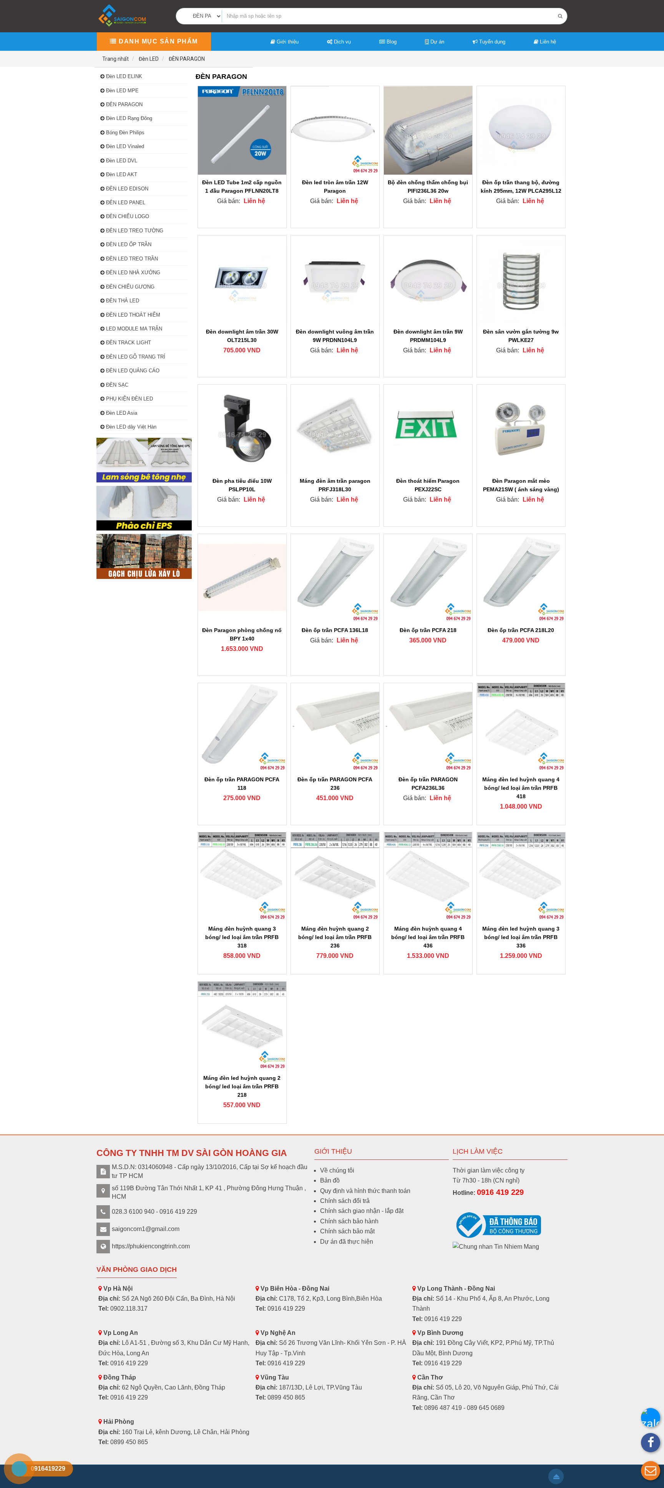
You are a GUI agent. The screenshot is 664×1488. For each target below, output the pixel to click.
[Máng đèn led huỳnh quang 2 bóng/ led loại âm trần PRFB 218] (242, 1026)
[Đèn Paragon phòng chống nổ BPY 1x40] (242, 578)
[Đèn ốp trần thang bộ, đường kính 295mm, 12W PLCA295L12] (521, 130)
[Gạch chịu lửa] (144, 556)
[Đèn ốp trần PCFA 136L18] (335, 578)
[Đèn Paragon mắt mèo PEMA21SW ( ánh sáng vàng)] (521, 429)
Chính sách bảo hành (349, 1221)
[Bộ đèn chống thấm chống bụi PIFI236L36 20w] (428, 130)
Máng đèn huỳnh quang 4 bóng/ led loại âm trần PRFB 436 (428, 937)
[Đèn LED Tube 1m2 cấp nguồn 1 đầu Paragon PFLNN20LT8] (242, 130)
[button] (650, 1470)
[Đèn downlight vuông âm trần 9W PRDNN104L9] (335, 279)
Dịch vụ (341, 42)
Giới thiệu (287, 42)
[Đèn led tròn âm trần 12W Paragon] (335, 130)
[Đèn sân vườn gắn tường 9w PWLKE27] (521, 279)
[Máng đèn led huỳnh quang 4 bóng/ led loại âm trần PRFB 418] (521, 727)
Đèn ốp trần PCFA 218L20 (521, 630)
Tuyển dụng (491, 42)
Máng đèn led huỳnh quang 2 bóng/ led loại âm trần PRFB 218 (242, 1086)
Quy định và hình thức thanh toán (365, 1191)
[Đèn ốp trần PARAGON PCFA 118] (242, 727)
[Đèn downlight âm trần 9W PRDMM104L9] (428, 279)
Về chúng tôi (337, 1170)
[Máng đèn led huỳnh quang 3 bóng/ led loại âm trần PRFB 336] (521, 876)
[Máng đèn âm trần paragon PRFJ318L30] (335, 429)
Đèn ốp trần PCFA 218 (428, 630)
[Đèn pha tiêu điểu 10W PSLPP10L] (242, 429)
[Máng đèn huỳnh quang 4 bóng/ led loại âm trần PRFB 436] (428, 876)
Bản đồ (330, 1180)
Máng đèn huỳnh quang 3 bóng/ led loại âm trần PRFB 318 (242, 937)
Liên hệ (547, 42)
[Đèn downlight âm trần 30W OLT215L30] (242, 279)
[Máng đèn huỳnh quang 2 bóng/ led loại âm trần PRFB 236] (335, 876)
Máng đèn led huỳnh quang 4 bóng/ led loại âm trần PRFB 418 (520, 787)
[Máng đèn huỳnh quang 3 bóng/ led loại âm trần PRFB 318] (242, 876)
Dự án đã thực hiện (346, 1241)
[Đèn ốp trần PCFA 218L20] (521, 578)
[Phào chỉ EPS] (144, 508)
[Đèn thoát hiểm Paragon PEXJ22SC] (428, 429)
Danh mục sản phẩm (157, 41)
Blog (391, 42)
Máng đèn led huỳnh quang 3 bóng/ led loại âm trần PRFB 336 (520, 937)
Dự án (436, 42)
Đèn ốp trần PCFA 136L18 (335, 630)
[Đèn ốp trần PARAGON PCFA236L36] (428, 727)
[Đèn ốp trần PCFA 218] (428, 578)
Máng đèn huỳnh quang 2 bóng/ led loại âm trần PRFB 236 (335, 937)
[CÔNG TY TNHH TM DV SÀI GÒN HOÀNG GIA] (123, 15)
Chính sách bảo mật (347, 1231)
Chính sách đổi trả (345, 1201)
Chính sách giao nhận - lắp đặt (361, 1211)
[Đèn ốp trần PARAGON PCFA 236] (335, 727)
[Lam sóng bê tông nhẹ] (144, 460)
